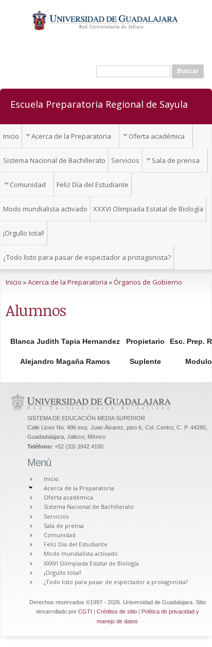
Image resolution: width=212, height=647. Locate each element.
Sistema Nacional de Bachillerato (54, 160)
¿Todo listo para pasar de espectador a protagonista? (87, 257)
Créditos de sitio (117, 611)
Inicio (11, 136)
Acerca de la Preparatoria (71, 136)
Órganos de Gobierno (148, 282)
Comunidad (28, 184)
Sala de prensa (176, 160)
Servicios (125, 160)
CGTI (85, 611)
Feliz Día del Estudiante (93, 184)
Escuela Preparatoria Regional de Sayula (99, 103)
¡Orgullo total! (23, 233)
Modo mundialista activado (45, 208)
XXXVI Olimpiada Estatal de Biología (148, 208)
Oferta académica (157, 136)
